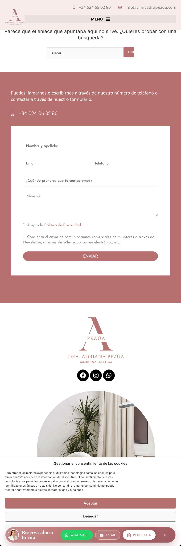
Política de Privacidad (62, 225)
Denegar (90, 516)
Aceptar (91, 503)
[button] (100, 19)
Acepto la (54, 225)
